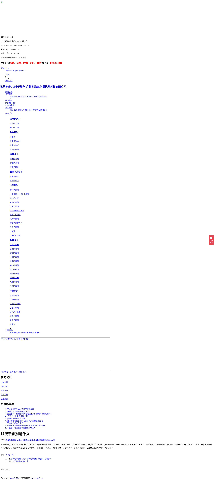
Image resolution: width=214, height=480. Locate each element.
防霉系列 (14, 240)
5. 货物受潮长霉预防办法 (15, 418)
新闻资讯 (8, 108)
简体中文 (4, 68)
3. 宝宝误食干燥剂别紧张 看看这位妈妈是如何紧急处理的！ (28, 414)
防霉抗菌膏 (14, 167)
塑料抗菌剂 (14, 190)
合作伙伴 (36, 96)
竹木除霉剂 (14, 159)
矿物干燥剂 (14, 308)
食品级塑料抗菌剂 (17, 211)
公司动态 (21, 110)
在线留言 (13, 96)
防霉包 (12, 324)
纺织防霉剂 (14, 253)
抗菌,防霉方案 (23, 333)
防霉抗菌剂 (14, 245)
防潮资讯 (43, 110)
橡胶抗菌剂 (14, 202)
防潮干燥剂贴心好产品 (20, 461)
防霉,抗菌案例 (34, 333)
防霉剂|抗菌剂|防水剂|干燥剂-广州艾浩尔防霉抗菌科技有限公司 (30, 440)
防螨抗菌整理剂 (16, 223)
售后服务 (43, 96)
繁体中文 (22, 70)
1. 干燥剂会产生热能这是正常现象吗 (19, 409)
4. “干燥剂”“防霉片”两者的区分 (17, 416)
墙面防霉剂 (14, 274)
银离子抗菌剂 (15, 215)
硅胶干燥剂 (14, 316)
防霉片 (12, 137)
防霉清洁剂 (14, 163)
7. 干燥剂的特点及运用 (14, 423)
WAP (7, 74)
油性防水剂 (14, 128)
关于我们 (8, 94)
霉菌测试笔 (14, 176)
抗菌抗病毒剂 (15, 235)
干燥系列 (14, 291)
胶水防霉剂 (14, 261)
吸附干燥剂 (14, 320)
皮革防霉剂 (14, 249)
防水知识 (28, 110)
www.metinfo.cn (37, 478)
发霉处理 (13, 333)
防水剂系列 (15, 119)
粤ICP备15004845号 (128, 465)
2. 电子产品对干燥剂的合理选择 (17, 411)
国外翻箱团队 (10, 103)
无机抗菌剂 (14, 219)
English (15, 70)
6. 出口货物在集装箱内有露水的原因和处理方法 (24, 421)
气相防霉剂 (14, 282)
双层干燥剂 (10, 455)
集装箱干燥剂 (15, 304)
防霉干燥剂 (14, 295)
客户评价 (28, 96)
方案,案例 (9, 330)
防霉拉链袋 (14, 149)
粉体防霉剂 (14, 286)
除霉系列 (14, 154)
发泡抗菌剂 (14, 227)
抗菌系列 (14, 185)
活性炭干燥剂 (15, 312)
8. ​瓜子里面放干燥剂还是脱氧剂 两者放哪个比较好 (25, 425)
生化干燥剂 (14, 300)
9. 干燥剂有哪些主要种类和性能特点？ (20, 428)
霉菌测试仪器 (16, 172)
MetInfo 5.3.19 (15, 478)
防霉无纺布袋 (15, 141)
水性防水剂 (14, 123)
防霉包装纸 (14, 145)
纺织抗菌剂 (14, 206)
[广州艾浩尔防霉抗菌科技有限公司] (55, 370)
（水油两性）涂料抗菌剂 (19, 194)
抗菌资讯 (13, 110)
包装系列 (14, 132)
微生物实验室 (10, 105)
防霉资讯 (36, 110)
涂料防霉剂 (14, 269)
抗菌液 (12, 231)
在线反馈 (21, 96)
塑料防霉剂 (14, 278)
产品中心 (8, 114)
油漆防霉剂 (14, 265)
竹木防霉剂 (14, 257)
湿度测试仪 (14, 181)
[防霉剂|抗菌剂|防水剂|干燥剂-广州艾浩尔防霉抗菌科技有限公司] (33, 86)
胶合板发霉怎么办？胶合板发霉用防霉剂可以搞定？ (31, 459)
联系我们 (8, 101)
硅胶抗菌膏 (14, 198)
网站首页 (8, 92)
